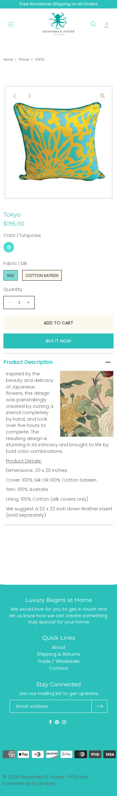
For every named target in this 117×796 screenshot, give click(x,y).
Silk (10, 275)
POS (73, 776)
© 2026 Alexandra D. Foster (33, 776)
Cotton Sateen (42, 275)
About (58, 647)
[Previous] (15, 96)
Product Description (28, 362)
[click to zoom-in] (102, 96)
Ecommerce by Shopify (29, 783)
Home (8, 59)
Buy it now (58, 341)
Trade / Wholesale (59, 661)
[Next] (30, 96)
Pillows (24, 59)
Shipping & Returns (58, 654)
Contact (58, 668)
